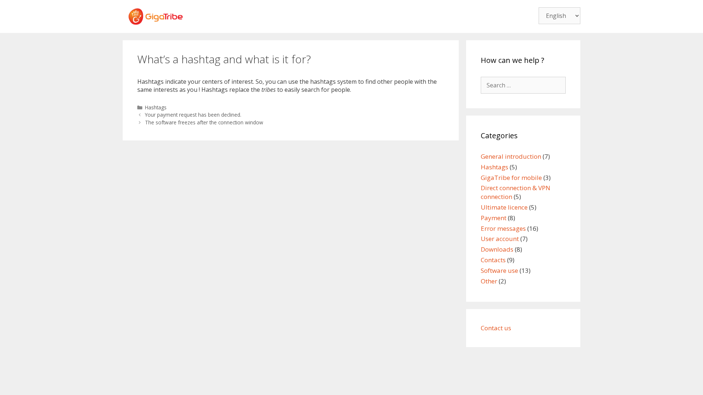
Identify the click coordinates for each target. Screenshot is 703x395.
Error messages (503, 228)
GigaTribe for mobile (511, 177)
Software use (499, 270)
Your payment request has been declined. (193, 114)
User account (500, 238)
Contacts (493, 260)
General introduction (511, 156)
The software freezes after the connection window (204, 122)
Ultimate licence (504, 207)
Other (489, 281)
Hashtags (156, 107)
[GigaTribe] (156, 16)
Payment (493, 218)
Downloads (497, 249)
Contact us (496, 328)
